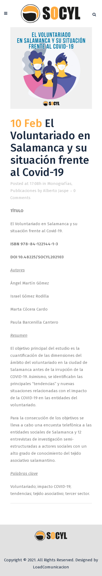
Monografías (59, 183)
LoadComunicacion (51, 567)
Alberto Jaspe (56, 190)
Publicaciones (23, 190)
